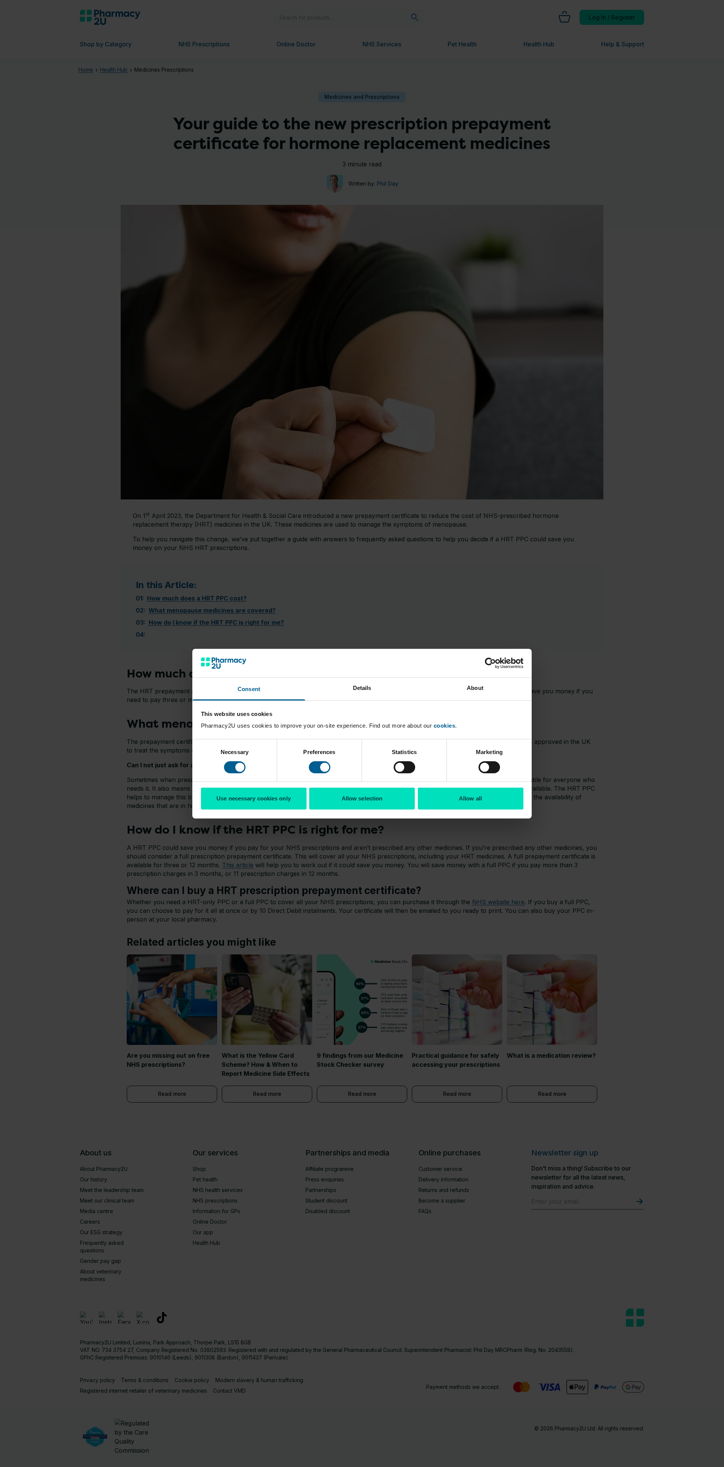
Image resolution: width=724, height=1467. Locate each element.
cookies (445, 725)
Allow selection (362, 798)
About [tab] (475, 688)
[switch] (319, 767)
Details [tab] (362, 688)
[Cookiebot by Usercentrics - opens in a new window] (490, 663)
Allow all (470, 798)
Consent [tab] (249, 689)
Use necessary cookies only (253, 798)
